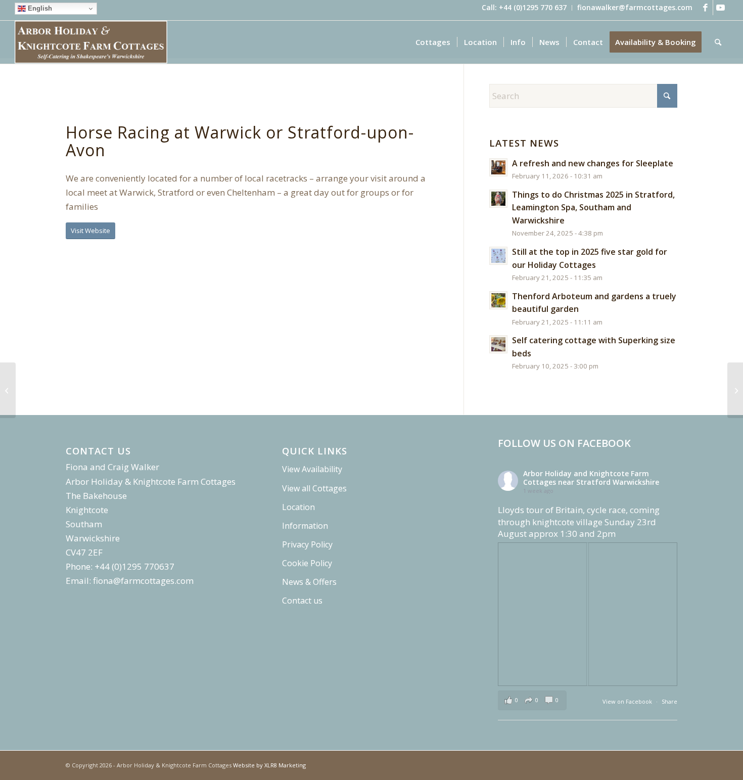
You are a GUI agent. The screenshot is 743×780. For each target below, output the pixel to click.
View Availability (312, 469)
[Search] (718, 42)
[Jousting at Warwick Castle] (735, 390)
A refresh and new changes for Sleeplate (592, 163)
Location (298, 507)
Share (669, 701)
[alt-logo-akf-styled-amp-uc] (91, 42)
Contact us (302, 600)
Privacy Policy (307, 544)
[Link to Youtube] (720, 7)
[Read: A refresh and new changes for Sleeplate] (498, 167)
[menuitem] (524, 8)
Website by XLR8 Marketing (269, 765)
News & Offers (309, 581)
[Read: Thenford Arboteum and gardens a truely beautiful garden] (498, 300)
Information (305, 525)
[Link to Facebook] (705, 7)
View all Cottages (314, 488)
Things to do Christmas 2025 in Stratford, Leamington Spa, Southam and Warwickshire (593, 207)
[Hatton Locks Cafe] (8, 390)
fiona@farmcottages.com (143, 580)
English (39, 8)
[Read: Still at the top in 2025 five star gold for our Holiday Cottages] (498, 256)
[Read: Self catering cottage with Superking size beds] (498, 344)
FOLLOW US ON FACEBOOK (564, 443)
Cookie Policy (307, 563)
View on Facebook (628, 701)
